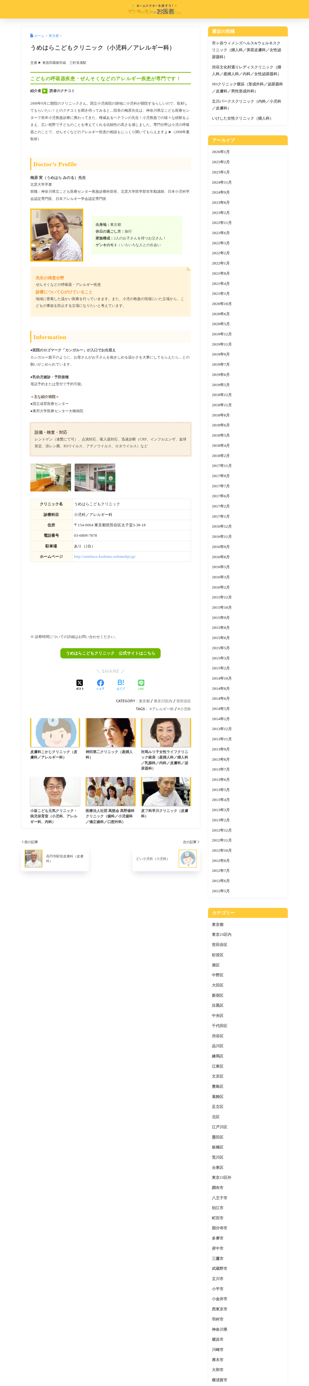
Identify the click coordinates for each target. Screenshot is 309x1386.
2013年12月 (222, 729)
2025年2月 (221, 162)
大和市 (217, 1370)
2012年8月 (221, 860)
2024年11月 (222, 182)
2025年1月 (221, 172)
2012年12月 (222, 830)
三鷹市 (217, 1258)
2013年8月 (221, 759)
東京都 (144, 701)
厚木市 (217, 1360)
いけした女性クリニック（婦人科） (242, 118)
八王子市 (219, 1198)
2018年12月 (222, 395)
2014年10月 (222, 678)
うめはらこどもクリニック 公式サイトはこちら (110, 653)
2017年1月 (221, 516)
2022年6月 (221, 233)
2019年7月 (221, 364)
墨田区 (217, 1137)
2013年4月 (221, 800)
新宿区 (217, 995)
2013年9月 (221, 749)
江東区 (217, 1066)
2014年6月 (221, 698)
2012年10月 (222, 850)
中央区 (217, 1015)
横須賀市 (219, 1380)
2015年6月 (221, 638)
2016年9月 (221, 546)
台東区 (217, 1167)
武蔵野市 (219, 1268)
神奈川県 (219, 1329)
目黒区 (217, 1005)
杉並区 (217, 955)
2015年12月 (222, 597)
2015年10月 (222, 607)
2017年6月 (221, 496)
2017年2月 (221, 506)
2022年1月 (221, 263)
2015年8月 (221, 628)
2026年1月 (221, 152)
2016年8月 (221, 557)
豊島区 (217, 1086)
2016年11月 (222, 536)
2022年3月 (221, 243)
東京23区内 (163, 701)
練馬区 (217, 1056)
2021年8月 (221, 273)
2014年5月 (221, 709)
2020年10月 (222, 304)
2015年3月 (221, 658)
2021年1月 (221, 293)
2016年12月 (222, 526)
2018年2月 (221, 455)
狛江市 (217, 1208)
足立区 (217, 1106)
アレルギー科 (163, 709)
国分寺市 (219, 1228)
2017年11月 (222, 466)
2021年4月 (221, 283)
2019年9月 (221, 354)
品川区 (217, 1046)
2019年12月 (222, 334)
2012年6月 (221, 881)
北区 (216, 1117)
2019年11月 (222, 344)
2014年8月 (221, 688)
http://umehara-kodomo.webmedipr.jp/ (105, 556)
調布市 (217, 1188)
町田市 (217, 1218)
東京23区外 (221, 1177)
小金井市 (219, 1299)
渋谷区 (217, 1036)
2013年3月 (221, 810)
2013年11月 (222, 739)
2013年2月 (221, 820)
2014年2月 (221, 719)
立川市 (217, 1279)
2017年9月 (221, 476)
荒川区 (217, 1157)
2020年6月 (221, 314)
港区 (216, 965)
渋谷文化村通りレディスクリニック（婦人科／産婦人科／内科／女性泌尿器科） (246, 70)
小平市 (217, 1289)
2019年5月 (221, 385)
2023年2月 (221, 212)
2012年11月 (222, 840)
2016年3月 (221, 577)
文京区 (217, 1076)
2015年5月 (221, 648)
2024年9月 (221, 192)
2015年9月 (221, 617)
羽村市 (217, 1319)
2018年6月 (221, 425)
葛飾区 (217, 1096)
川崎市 (217, 1350)
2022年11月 (222, 223)
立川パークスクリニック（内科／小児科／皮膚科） (246, 105)
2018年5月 (221, 435)
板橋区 (217, 1147)
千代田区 (219, 1025)
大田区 (217, 985)
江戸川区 (219, 1127)
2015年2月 (221, 668)
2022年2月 (221, 253)
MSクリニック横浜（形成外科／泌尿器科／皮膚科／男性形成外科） (247, 87)
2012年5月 (221, 891)
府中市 (217, 1248)
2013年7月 (221, 769)
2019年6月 (221, 374)
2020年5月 (221, 324)
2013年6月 (221, 779)
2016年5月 (221, 567)
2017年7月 (221, 486)
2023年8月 (221, 202)
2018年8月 (221, 415)
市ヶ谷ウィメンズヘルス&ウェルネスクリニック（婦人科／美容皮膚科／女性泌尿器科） (246, 50)
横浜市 (217, 1339)
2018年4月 (221, 445)
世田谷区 (183, 701)
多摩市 (217, 1238)
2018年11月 (222, 405)
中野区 (217, 975)
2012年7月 (221, 871)
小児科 (185, 709)
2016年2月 (221, 587)
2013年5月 (221, 789)
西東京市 (219, 1309)
